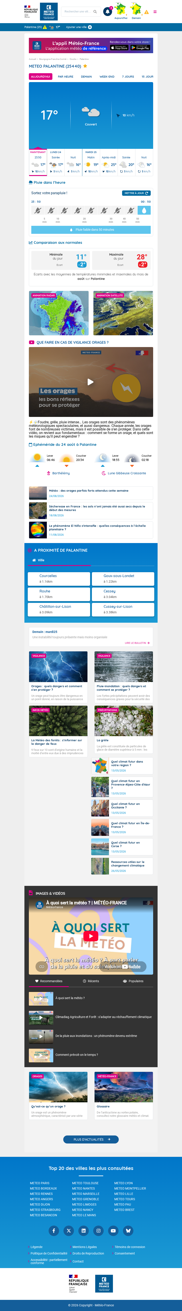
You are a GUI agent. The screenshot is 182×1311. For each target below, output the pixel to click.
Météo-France (104, 1305)
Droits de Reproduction (88, 1253)
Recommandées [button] (51, 981)
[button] (155, 11)
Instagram (98, 1231)
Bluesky (128, 1231)
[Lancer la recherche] (95, 12)
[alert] (146, 12)
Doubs (73, 59)
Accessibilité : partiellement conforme (49, 1261)
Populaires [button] (136, 981)
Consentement (125, 1253)
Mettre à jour (134, 193)
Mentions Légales (85, 1246)
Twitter (68, 1231)
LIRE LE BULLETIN (135, 643)
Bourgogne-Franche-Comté (52, 59)
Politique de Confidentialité (49, 1253)
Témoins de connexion (130, 1246)
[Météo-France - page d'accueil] (104, 1284)
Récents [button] (93, 981)
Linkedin (83, 1231)
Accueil (32, 59)
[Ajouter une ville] (90, 27)
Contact (78, 1261)
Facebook (54, 1231)
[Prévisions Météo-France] (49, 11)
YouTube (113, 1231)
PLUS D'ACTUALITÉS (88, 1139)
